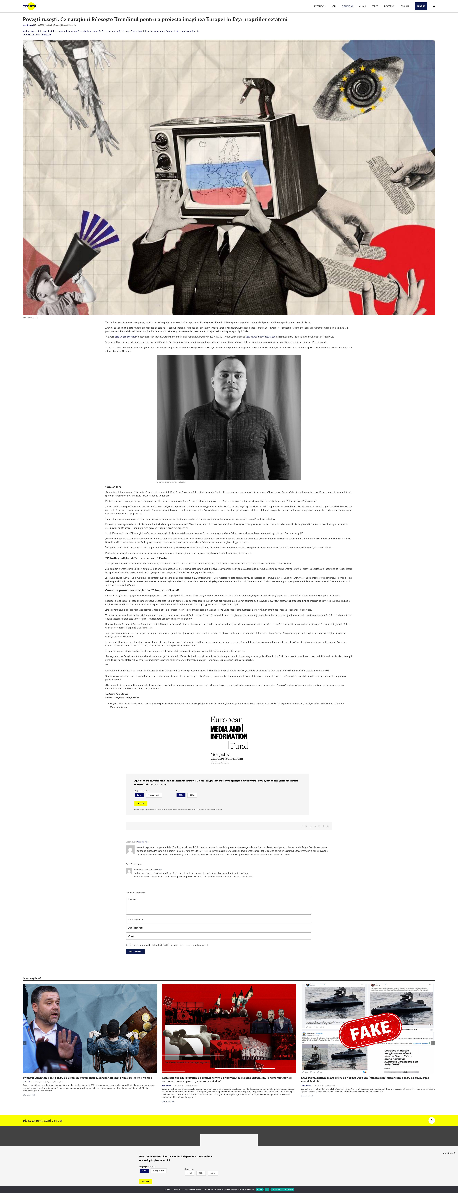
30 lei (181, 795)
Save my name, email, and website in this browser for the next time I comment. (168, 945)
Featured (57, 25)
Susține (140, 803)
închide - (449, 1153)
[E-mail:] (327, 826)
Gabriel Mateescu (306, 1085)
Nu (267, 1189)
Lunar (139, 795)
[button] (434, 6)
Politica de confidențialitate (282, 1189)
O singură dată (153, 795)
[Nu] (455, 1189)
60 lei (192, 795)
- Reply (160, 869)
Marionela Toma (28, 1082)
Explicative (49, 25)
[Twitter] (306, 826)
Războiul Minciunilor (68, 25)
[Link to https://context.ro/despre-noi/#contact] (431, 1120)
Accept (259, 1189)
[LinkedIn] (315, 826)
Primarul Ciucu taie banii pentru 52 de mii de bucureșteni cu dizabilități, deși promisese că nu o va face (87, 1077)
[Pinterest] (323, 826)
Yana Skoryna (28, 25)
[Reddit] (310, 826)
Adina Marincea (166, 1085)
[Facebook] (302, 826)
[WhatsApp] (319, 826)
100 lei (213, 1173)
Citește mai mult (29, 1095)
